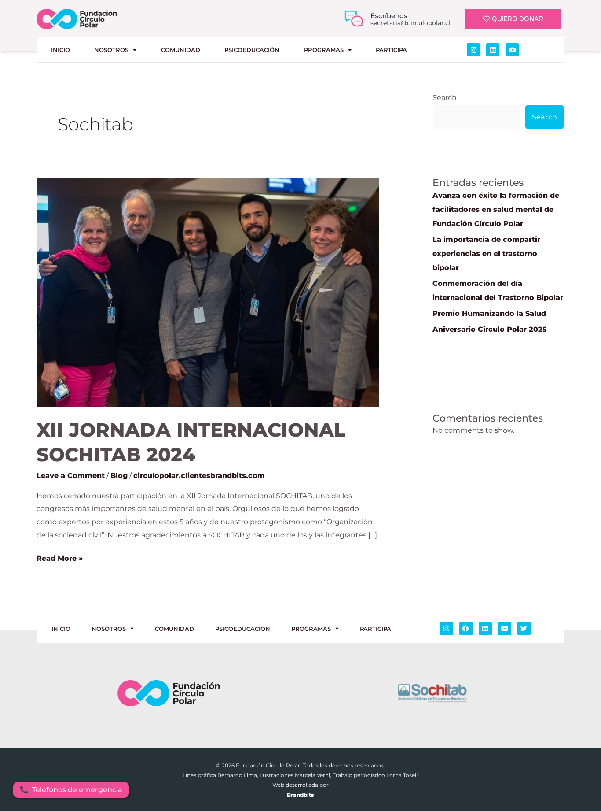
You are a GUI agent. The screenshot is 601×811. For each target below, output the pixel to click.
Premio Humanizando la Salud (489, 313)
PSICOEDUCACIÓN (251, 49)
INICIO (60, 49)
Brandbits (300, 795)
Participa (391, 49)
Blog (119, 475)
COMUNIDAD (180, 49)
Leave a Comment (71, 475)
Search (444, 97)
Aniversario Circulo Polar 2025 (489, 329)
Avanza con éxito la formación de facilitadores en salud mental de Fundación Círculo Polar (495, 209)
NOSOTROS (111, 49)
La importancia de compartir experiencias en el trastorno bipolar (486, 253)
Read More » (60, 557)
